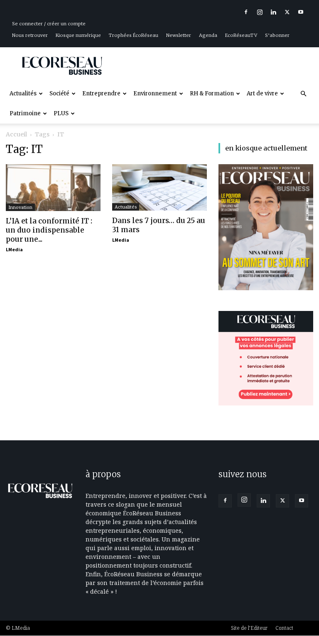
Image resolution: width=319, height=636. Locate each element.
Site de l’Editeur (249, 627)
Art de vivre (262, 93)
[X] (287, 12)
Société (59, 93)
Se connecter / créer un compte (49, 24)
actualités (126, 207)
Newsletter (178, 35)
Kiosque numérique (78, 35)
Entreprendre (101, 93)
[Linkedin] (273, 12)
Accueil (16, 134)
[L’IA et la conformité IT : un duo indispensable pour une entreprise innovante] (53, 187)
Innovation (20, 207)
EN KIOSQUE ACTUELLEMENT (266, 148)
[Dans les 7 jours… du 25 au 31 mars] (159, 187)
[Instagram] (259, 12)
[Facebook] (246, 12)
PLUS (61, 113)
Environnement (155, 93)
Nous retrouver (30, 35)
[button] (303, 94)
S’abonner (277, 35)
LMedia (14, 249)
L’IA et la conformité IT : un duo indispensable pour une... (49, 230)
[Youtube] (300, 12)
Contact (284, 627)
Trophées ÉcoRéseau (133, 35)
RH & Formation (212, 93)
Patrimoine (25, 113)
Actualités (23, 93)
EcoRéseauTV (241, 35)
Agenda (208, 35)
